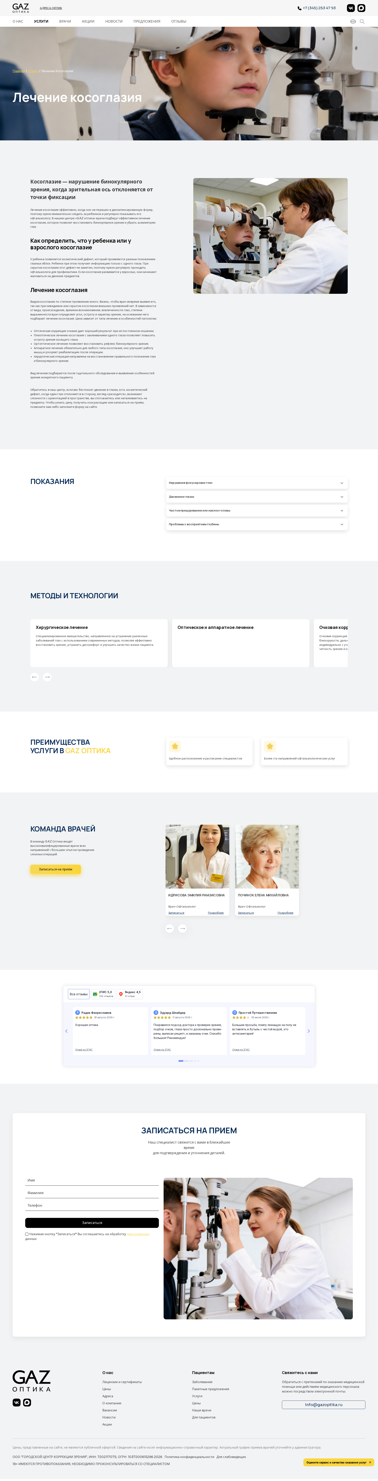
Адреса (107, 1396)
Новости (114, 21)
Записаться (176, 913)
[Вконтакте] (351, 8)
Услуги (41, 21)
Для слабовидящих (231, 1457)
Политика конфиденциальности (189, 1457)
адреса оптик (51, 8)
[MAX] (361, 8)
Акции (88, 21)
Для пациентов (203, 1417)
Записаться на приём (55, 869)
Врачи (65, 21)
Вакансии (109, 1410)
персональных (138, 1234)
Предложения (146, 21)
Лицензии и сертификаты (122, 1382)
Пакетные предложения (210, 1389)
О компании (111, 1403)
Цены (106, 1389)
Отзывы (178, 21)
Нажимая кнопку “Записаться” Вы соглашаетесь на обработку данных (87, 1236)
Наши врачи (201, 1410)
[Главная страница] (21, 7)
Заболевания (202, 1382)
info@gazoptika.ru (324, 1404)
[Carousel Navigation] (189, 677)
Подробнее (216, 913)
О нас (18, 21)
